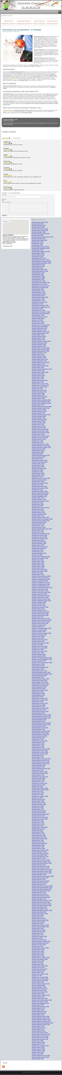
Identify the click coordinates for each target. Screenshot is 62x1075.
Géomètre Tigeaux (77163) (38, 961)
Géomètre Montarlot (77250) (38, 713)
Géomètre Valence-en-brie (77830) (40, 980)
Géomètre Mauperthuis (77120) (39, 687)
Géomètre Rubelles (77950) (38, 845)
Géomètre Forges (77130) (38, 504)
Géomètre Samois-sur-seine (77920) (40, 920)
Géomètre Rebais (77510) (38, 832)
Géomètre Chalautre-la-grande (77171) (40, 331)
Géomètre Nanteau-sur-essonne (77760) (41, 758)
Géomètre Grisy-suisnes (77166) (39, 537)
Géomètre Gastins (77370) (38, 515)
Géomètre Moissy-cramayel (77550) (40, 708)
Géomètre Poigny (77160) (38, 806)
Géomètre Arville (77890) (37, 235)
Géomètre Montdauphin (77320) (39, 719)
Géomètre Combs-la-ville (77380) (39, 396)
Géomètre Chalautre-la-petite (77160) (40, 333)
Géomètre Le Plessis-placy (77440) (40, 623)
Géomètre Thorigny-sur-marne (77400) (40, 957)
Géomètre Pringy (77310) (37, 820)
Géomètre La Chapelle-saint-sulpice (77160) (42, 587)
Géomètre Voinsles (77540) (38, 1047)
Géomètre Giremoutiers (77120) (39, 522)
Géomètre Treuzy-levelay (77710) (39, 969)
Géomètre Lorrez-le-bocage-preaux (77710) (42, 657)
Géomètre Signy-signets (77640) (39, 936)
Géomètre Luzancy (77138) (38, 664)
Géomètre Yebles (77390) (38, 1058)
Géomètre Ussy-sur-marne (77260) (40, 977)
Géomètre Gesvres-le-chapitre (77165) (41, 520)
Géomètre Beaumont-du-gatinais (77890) (41, 263)
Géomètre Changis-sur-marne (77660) (40, 349)
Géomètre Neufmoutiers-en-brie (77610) (41, 768)
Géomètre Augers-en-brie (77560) (39, 240)
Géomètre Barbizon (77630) (38, 254)
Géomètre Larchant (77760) (38, 608)
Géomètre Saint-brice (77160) (38, 858)
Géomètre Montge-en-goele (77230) (40, 727)
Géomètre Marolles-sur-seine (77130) (40, 683)
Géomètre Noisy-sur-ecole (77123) (40, 773)
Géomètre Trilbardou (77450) (38, 970)
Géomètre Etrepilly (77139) (38, 475)
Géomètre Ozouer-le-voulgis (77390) (40, 789)
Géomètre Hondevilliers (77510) (39, 553)
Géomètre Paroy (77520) (37, 794)
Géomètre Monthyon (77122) (38, 729)
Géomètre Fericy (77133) (37, 484)
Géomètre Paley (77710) (37, 791)
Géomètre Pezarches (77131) (38, 802)
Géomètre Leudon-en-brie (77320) (39, 639)
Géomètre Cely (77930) (37, 320)
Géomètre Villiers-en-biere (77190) (40, 1032)
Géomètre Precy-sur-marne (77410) (40, 817)
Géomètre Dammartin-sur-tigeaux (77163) (41, 447)
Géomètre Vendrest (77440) (38, 993)
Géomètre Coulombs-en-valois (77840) (41, 408)
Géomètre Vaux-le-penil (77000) (39, 990)
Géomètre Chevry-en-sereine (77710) (40, 385)
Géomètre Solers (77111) (37, 946)
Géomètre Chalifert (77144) (38, 334)
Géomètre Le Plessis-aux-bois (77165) (41, 618)
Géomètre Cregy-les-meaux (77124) (40, 431)
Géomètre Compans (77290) (38, 398)
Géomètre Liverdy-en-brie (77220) (39, 646)
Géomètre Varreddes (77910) (38, 985)
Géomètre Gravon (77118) (38, 530)
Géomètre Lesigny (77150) (38, 638)
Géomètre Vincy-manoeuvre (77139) (40, 1045)
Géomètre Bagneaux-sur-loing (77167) (40, 246)
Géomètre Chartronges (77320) (39, 357)
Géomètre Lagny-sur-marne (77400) (40, 607)
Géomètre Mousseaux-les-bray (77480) (41, 749)
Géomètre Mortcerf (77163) (38, 744)
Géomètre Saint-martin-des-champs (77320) (42, 887)
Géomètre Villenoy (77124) (38, 1026)
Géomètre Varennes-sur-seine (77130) (40, 983)
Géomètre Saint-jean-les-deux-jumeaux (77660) (43, 876)
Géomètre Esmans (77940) (38, 473)
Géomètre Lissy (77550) (37, 644)
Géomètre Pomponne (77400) (38, 812)
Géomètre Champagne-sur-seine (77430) (41, 341)
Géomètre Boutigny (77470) (38, 298)
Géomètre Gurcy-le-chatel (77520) (40, 546)
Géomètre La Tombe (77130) (38, 603)
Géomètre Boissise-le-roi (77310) (39, 284)
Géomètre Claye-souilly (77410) (39, 390)
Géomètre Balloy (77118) (37, 250)
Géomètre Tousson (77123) (38, 967)
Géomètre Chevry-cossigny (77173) (40, 383)
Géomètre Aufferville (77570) (38, 238)
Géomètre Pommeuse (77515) (39, 810)
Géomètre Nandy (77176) (37, 755)
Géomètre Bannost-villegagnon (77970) (41, 251)
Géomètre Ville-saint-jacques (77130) (40, 1006)
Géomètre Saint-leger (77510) (38, 879)
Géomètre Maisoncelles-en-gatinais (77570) (42, 674)
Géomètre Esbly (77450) (37, 471)
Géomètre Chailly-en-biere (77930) (40, 326)
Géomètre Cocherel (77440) (38, 393)
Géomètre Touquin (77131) (38, 964)
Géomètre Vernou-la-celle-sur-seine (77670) (42, 1000)
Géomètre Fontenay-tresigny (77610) (40, 501)
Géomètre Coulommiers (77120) (39, 411)
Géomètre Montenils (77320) (38, 721)
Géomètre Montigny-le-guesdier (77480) (41, 731)
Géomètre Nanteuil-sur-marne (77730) (40, 763)
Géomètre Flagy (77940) (37, 489)
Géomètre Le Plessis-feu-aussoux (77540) (41, 620)
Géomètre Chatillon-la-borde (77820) (40, 365)
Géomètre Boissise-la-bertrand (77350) (41, 282)
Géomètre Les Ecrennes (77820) (39, 629)
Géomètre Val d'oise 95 (52, 23)
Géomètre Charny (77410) (38, 354)
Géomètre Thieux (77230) (38, 954)
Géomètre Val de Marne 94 (39, 23)
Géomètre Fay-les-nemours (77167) (40, 483)
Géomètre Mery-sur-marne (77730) (40, 700)
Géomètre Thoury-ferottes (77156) (40, 959)
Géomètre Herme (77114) (37, 551)
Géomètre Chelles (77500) (38, 373)
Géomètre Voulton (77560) (38, 1052)
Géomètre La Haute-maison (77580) (40, 597)
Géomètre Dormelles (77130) (38, 457)
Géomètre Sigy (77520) (37, 938)
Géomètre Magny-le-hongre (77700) (40, 667)
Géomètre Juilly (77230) (37, 572)
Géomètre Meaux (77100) (38, 691)
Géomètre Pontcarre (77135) (38, 815)
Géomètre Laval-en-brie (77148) (39, 610)
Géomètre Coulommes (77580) (39, 409)
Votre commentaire (6, 202)
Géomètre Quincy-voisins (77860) (39, 827)
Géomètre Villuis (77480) (37, 1040)
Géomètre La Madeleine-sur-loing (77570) (41, 600)
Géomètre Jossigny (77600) (38, 566)
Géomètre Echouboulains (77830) (39, 462)
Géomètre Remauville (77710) (39, 835)
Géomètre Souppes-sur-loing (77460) (40, 947)
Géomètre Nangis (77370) (38, 757)
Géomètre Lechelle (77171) (38, 626)
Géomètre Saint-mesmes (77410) (39, 894)
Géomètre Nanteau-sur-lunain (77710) (40, 760)
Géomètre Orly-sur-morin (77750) (39, 783)
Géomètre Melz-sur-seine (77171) (39, 698)
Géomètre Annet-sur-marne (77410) (40, 228)
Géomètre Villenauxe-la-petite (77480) (40, 1016)
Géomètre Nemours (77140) (38, 766)
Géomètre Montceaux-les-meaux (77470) (41, 714)
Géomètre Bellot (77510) (37, 267)
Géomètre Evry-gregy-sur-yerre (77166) (41, 478)
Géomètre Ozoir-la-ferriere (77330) (40, 788)
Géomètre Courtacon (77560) (38, 421)
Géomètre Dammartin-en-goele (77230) (41, 445)
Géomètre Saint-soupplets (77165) (40, 908)
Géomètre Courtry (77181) (38, 424)
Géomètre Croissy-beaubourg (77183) (40, 435)
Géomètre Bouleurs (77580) (38, 295)
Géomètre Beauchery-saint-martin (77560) (41, 261)
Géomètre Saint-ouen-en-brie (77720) (40, 895)
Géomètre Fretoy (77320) (37, 509)
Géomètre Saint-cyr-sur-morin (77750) (40, 859)
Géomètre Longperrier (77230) (39, 654)
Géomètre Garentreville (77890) (39, 514)
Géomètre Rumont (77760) (38, 846)
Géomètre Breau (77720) (37, 303)
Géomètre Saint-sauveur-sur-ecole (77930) (42, 905)
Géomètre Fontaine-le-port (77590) (40, 494)
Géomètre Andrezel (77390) (38, 227)
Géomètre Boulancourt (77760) (39, 294)
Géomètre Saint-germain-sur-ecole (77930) (42, 871)
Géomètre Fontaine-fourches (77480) (40, 493)
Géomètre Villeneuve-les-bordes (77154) (41, 1019)
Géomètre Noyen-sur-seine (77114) (40, 776)
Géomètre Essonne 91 (52, 21)
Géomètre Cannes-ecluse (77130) (39, 316)
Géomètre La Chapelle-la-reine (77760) (41, 582)
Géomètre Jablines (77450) (38, 561)
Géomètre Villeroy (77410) (38, 1029)
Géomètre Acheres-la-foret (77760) (40, 222)
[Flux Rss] (3, 1067)
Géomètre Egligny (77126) (38, 465)
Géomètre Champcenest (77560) (39, 342)
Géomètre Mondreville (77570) (39, 709)
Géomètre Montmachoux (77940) (39, 735)
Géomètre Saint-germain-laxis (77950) (40, 868)
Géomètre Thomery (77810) (38, 956)
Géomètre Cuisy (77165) (37, 440)
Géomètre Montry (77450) (38, 739)
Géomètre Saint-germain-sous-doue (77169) (42, 869)
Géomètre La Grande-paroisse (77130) (41, 595)
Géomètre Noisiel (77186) (38, 770)
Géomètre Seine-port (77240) (38, 930)
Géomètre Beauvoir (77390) (38, 266)
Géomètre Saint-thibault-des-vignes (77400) (42, 910)
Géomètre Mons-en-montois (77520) (40, 711)
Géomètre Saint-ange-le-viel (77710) (40, 853)
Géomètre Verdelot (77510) (38, 996)
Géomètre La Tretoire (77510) (38, 605)
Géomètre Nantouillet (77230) (38, 765)
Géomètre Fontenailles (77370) (39, 499)
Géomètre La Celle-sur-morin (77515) (40, 577)
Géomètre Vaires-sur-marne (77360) (40, 978)
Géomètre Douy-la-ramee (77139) (39, 460)
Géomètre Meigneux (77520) (38, 693)
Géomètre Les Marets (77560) (39, 631)
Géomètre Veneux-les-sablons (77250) (41, 995)
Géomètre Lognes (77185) (38, 652)
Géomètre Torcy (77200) (37, 962)
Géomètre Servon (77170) (38, 934)
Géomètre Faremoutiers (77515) (39, 479)
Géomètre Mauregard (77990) (38, 688)
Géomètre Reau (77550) (37, 830)
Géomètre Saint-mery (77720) (39, 892)
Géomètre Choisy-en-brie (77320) (39, 387)
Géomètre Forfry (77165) (37, 502)
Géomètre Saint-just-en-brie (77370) (40, 877)
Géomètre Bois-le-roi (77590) (38, 277)
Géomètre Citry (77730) (37, 388)
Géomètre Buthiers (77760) (38, 315)
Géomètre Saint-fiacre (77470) (39, 864)
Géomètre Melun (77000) (37, 696)
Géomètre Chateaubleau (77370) (39, 360)
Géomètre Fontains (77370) (38, 497)
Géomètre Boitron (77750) (38, 289)
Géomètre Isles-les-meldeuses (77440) (41, 556)
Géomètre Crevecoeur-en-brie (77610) (40, 432)
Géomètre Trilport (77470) (38, 972)
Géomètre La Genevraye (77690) (39, 594)
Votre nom (4, 194)
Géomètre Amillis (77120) (38, 223)
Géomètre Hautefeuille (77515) (39, 548)
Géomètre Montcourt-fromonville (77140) (41, 718)
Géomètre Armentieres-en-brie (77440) (40, 233)
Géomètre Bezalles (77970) (38, 272)
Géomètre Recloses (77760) (38, 833)
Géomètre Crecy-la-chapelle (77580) (40, 429)
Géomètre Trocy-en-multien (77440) (40, 974)
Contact (37, 1072)
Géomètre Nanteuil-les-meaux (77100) (40, 762)
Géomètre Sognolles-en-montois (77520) (41, 941)
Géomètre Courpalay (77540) (38, 418)
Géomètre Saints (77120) (37, 915)
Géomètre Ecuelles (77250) (38, 463)
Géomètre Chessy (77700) (38, 378)
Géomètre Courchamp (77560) (39, 416)
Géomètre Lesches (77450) (38, 636)
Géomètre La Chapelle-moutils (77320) (41, 584)
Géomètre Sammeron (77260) (39, 918)
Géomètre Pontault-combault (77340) (40, 814)
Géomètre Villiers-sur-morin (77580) (40, 1037)
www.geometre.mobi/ (7, 246)
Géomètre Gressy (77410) (38, 532)
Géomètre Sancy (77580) (37, 923)
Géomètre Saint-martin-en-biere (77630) (41, 890)
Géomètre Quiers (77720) (38, 825)
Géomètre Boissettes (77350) (38, 281)
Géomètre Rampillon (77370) (38, 828)
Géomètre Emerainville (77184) (39, 468)
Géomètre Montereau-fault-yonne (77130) (41, 722)
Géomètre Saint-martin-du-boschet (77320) (42, 889)
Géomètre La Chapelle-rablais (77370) (40, 585)
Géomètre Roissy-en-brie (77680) (39, 838)
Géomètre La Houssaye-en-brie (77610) (41, 599)
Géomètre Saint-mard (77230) (39, 884)
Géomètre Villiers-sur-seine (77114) (40, 1039)
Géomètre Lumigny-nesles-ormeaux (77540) (42, 662)
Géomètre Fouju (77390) (37, 506)
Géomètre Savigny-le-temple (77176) (40, 926)
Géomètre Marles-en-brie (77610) (39, 680)
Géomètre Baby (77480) (37, 245)
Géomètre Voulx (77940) (37, 1053)
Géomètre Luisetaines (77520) (39, 660)
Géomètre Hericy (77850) (37, 550)
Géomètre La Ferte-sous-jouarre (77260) (41, 592)
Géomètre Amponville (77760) (39, 225)
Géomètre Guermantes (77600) (39, 543)
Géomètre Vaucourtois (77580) (39, 987)
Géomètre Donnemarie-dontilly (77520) (41, 455)
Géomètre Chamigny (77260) (38, 339)
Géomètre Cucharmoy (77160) (39, 439)
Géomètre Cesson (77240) (38, 323)
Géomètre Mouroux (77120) (38, 747)
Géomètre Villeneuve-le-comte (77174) (41, 1018)
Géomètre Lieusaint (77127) (38, 641)
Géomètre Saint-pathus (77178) (39, 899)
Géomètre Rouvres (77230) (38, 841)
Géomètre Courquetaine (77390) (39, 419)
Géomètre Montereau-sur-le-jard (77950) (41, 724)
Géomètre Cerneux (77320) (38, 321)
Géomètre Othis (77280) (37, 786)
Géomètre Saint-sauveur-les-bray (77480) (41, 903)
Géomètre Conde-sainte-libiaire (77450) (41, 401)
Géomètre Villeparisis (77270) (39, 1027)
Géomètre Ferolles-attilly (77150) (39, 486)
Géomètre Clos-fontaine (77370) (39, 391)
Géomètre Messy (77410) (38, 701)
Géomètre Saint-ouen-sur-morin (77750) (41, 897)
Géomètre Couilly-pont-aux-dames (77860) (41, 406)
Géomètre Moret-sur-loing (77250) (39, 740)
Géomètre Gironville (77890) (38, 523)
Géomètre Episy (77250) (37, 470)
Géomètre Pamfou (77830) (38, 793)
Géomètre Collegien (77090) (38, 395)
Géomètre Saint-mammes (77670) (40, 882)
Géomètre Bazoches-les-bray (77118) (40, 259)
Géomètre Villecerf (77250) (38, 1009)
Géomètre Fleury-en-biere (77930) (39, 491)
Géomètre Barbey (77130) (38, 253)
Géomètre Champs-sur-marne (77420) (40, 347)
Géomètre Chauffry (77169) (38, 370)
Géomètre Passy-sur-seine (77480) (40, 796)
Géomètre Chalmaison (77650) (39, 336)
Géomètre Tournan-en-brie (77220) (40, 965)
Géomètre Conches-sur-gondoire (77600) (41, 400)
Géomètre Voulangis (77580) (38, 1050)
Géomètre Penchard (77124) (38, 799)
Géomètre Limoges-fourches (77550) (40, 643)
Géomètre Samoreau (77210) (38, 921)
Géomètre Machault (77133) (38, 665)
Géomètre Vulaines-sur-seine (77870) (40, 1057)
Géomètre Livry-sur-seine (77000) (39, 647)
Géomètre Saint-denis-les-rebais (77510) (41, 861)
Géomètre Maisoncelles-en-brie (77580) (41, 672)
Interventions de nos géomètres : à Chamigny (21, 30)
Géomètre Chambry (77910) (38, 338)
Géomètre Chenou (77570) (38, 377)
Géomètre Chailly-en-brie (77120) (39, 328)
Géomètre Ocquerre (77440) (38, 780)
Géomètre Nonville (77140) (38, 775)
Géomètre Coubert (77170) (38, 404)
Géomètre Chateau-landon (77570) (40, 359)
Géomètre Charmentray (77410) (39, 352)
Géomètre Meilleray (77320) (38, 695)
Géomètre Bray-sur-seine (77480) (39, 302)
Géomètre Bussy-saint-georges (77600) (41, 312)
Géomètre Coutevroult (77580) (39, 427)
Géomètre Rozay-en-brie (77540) (39, 843)
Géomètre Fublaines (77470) (38, 512)
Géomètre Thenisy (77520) (38, 952)
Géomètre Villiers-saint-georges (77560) (41, 1034)
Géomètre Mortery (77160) (38, 745)
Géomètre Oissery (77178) (38, 781)
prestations (15, 79)
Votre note (4, 199)
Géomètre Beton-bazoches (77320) (40, 271)
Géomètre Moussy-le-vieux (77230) (40, 752)
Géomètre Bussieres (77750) (38, 310)
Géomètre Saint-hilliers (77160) (39, 874)
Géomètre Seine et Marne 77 (24, 21)
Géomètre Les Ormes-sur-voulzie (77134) (41, 633)
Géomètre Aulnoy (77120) (38, 241)
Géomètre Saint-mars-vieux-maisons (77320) (42, 885)
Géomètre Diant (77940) (37, 453)
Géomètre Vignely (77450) (38, 1005)
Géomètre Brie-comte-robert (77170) (40, 305)
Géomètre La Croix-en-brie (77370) (40, 589)
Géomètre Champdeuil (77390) (39, 344)
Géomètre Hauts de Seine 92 (8, 23)
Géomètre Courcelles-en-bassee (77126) (41, 414)
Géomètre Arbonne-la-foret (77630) (40, 230)
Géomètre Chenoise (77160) (38, 375)
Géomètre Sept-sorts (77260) (38, 931)
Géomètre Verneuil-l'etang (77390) (39, 998)
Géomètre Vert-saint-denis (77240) (40, 1001)
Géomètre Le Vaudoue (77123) (39, 625)
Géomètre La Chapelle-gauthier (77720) (41, 579)
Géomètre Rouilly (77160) (38, 840)
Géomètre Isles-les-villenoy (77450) (40, 558)
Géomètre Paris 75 (8, 21)
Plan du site (25, 1072)
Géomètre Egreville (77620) (38, 466)
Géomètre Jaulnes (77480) (38, 564)
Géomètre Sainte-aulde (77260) (39, 912)
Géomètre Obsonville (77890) (38, 778)
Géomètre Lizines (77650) (38, 649)
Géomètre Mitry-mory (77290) (38, 704)
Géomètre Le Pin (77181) (37, 616)
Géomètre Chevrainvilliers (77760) (40, 380)
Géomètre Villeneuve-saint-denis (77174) (41, 1021)
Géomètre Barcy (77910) (37, 256)
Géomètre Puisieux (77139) (38, 824)
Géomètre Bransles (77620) (38, 300)
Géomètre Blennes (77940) (38, 276)
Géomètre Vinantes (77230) (38, 1044)
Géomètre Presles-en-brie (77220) (39, 819)
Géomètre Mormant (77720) (38, 742)
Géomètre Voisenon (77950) (38, 1049)
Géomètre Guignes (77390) (38, 545)
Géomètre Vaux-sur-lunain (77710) (40, 991)
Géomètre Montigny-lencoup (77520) (40, 732)
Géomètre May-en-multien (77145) (40, 690)
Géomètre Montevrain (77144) (39, 726)
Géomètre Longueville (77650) (39, 656)
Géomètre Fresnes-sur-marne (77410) (40, 507)
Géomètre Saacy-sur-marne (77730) (40, 850)
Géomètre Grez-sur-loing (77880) (39, 535)
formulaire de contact (8, 111)
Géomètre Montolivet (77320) (38, 737)
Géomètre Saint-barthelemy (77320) (40, 856)
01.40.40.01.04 (31, 7)
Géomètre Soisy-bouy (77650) (39, 944)
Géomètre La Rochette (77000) (39, 602)
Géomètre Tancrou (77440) (38, 951)
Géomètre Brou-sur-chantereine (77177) (41, 307)
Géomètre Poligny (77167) (38, 809)
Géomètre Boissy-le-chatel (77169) (40, 287)
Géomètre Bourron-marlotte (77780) (40, 297)
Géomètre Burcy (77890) (37, 308)
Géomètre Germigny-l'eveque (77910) (40, 517)
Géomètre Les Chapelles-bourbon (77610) (41, 628)
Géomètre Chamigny (31, 3)
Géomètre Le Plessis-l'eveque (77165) (40, 621)
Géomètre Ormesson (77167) (38, 784)
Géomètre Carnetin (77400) (38, 318)
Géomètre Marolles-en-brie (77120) (40, 682)
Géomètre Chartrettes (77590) (39, 356)
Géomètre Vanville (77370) (38, 982)
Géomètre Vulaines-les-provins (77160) (41, 1055)
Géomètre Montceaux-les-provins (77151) (41, 716)
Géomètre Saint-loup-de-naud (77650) (40, 881)
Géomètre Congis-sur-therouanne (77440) (41, 403)
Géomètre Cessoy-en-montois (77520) (40, 325)
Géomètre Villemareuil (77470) (39, 1013)
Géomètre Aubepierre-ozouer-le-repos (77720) (42, 237)
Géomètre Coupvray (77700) (38, 413)
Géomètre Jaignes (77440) (38, 563)
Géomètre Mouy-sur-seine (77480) (40, 753)
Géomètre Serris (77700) (37, 933)
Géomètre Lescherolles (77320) (39, 634)
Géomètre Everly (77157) (37, 476)
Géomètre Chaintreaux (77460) (39, 329)
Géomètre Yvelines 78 (39, 21)
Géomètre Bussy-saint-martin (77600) (40, 313)
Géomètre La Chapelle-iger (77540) (40, 581)
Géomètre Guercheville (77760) (39, 541)
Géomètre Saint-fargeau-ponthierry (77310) (42, 863)
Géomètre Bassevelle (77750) (39, 258)
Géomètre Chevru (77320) (38, 382)
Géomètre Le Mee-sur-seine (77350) (40, 613)
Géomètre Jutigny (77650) (38, 574)
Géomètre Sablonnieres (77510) (39, 851)
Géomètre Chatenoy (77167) (38, 364)
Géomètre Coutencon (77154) (38, 426)
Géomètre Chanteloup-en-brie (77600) (40, 351)
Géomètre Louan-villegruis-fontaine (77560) (42, 659)
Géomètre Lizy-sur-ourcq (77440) (39, 651)
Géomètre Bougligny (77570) (38, 292)
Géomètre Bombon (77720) (38, 290)
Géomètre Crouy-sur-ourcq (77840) (40, 437)
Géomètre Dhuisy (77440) (38, 452)
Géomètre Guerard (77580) (38, 540)
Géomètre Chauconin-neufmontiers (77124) (42, 369)
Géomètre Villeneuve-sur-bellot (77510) (41, 1024)
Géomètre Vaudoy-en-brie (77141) (39, 988)
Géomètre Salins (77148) (37, 916)
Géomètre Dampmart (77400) (38, 448)
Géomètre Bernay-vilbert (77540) (39, 269)
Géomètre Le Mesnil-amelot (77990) (40, 615)
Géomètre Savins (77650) (38, 928)
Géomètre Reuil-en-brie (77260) (39, 837)
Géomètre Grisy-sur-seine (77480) (40, 538)
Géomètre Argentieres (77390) (39, 232)
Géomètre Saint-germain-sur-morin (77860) (42, 872)
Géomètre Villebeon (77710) (38, 1008)
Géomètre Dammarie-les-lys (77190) (40, 444)
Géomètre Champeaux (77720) (39, 346)
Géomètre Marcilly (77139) (38, 677)
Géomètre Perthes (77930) (38, 801)
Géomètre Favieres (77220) (38, 481)
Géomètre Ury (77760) (37, 975)
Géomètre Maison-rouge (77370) (39, 670)
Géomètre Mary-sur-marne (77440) (40, 685)
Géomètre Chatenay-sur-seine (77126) (40, 362)
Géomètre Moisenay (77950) (38, 706)
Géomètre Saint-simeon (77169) (39, 907)
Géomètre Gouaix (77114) (38, 525)
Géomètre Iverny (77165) (37, 559)
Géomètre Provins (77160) (38, 822)
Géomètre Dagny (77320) (37, 442)
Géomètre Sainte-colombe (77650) (40, 913)
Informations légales (32, 1072)
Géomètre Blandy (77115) (38, 274)
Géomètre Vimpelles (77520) (38, 1042)
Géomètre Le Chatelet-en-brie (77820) (40, 612)
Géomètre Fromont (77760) (38, 510)
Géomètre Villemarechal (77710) (39, 1011)
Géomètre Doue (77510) (37, 458)
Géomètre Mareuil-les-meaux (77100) (40, 678)
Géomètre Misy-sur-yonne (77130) (40, 703)
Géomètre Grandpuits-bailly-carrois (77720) (42, 528)
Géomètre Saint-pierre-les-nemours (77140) (42, 900)
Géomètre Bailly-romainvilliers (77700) (40, 248)
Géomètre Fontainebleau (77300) (39, 496)
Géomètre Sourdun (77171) (38, 949)
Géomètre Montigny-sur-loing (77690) (40, 734)
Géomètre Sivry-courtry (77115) (39, 939)
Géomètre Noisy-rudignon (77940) (39, 771)
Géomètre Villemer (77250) (38, 1014)
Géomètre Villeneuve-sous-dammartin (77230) (42, 1022)
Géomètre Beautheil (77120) (38, 264)
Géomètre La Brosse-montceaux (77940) (41, 576)
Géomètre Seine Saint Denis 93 (24, 23)
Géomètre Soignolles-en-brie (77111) (40, 943)
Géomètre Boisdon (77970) (38, 279)
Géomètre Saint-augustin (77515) (39, 855)
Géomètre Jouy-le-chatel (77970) (39, 569)
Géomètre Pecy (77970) (37, 797)
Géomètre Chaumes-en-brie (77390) (40, 372)
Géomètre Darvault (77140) (38, 450)
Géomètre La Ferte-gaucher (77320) (40, 590)
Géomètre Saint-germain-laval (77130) (40, 866)
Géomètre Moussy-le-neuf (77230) (40, 750)
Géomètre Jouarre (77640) (38, 568)
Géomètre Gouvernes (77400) (39, 527)
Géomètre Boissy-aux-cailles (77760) (40, 285)
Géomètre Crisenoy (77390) (38, 434)
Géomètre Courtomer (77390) (38, 422)
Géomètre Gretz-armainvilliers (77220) (40, 533)
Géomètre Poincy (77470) (38, 807)
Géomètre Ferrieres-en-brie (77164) (40, 488)
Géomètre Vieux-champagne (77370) (40, 1003)
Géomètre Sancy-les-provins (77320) (40, 925)
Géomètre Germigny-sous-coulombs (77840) (42, 519)
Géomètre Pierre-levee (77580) (39, 804)
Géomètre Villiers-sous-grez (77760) (40, 1036)
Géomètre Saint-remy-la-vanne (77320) (41, 902)
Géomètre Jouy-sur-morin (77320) (39, 571)
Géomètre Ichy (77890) (37, 554)
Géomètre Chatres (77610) (38, 367)
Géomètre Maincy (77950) (38, 669)
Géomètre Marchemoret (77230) (39, 675)
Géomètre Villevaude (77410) (38, 1031)
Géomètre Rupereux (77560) (38, 848)
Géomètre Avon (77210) (37, 243)
